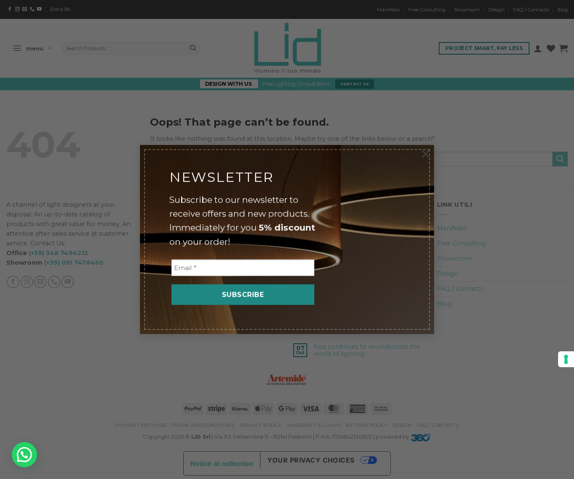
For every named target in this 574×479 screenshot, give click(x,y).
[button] (24, 454)
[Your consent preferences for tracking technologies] (566, 359)
